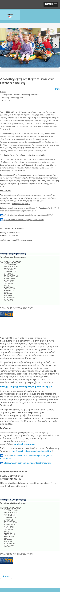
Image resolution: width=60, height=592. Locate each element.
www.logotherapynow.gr (21, 203)
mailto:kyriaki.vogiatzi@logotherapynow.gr (16, 240)
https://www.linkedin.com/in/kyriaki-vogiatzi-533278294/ (31, 215)
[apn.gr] (6, 314)
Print (57, 88)
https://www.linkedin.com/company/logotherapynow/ (24, 219)
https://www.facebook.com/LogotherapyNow (17, 211)
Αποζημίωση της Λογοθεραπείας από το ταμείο (22, 155)
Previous (4, 45)
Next (56, 45)
